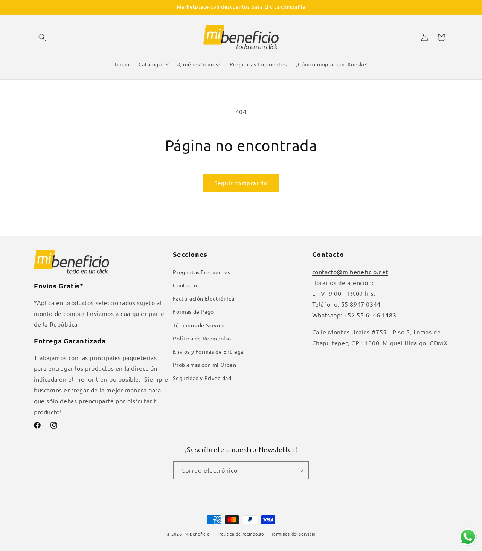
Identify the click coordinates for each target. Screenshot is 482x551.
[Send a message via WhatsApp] (468, 537)
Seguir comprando (241, 182)
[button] (42, 37)
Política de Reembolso (202, 338)
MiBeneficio (197, 534)
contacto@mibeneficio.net (350, 271)
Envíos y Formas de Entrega (208, 351)
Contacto (185, 285)
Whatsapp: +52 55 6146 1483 (354, 315)
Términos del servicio (293, 534)
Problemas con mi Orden (204, 364)
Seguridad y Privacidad (202, 377)
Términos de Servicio (199, 325)
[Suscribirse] (300, 470)
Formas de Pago (193, 311)
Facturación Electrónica (203, 298)
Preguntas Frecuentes (201, 272)
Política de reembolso (241, 534)
